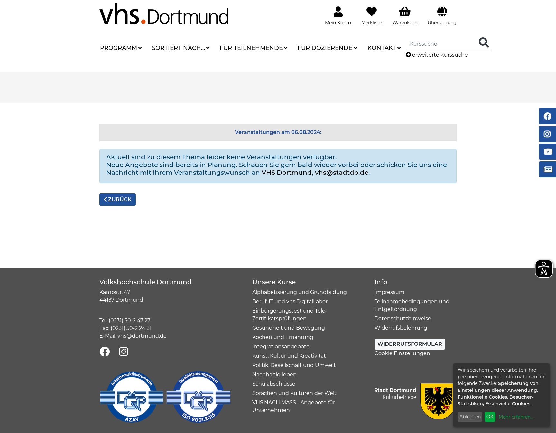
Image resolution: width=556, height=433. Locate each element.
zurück (119, 199)
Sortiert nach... (178, 48)
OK (490, 416)
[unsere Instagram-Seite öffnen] (123, 352)
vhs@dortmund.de (142, 336)
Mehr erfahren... (516, 417)
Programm (118, 48)
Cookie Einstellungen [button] (402, 353)
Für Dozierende (325, 48)
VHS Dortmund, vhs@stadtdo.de (315, 172)
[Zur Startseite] (163, 13)
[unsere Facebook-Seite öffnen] (104, 352)
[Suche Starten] (483, 43)
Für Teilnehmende (251, 48)
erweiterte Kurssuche (439, 55)
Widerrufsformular (409, 344)
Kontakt (381, 48)
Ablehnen (470, 416)
